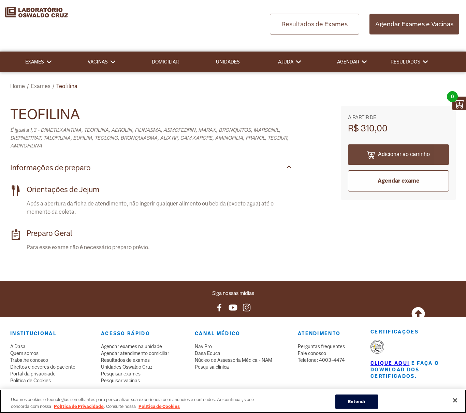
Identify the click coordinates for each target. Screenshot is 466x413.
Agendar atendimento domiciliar (135, 353)
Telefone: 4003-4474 (321, 360)
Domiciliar (165, 62)
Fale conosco (312, 353)
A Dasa (18, 346)
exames (40, 86)
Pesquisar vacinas (120, 380)
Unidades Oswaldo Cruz (126, 367)
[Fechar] (455, 400)
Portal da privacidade (33, 373)
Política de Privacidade (79, 406)
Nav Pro (203, 346)
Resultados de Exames (314, 24)
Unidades (228, 62)
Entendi (356, 401)
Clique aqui (389, 363)
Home (17, 86)
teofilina (66, 86)
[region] (233, 401)
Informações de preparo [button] (50, 167)
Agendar (348, 62)
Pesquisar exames (121, 373)
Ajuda (285, 62)
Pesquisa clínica (212, 367)
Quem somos (24, 353)
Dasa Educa (207, 353)
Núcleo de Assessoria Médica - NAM (233, 360)
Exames (34, 62)
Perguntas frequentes (321, 346)
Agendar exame (399, 180)
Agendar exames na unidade (131, 346)
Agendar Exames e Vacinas (414, 24)
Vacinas (98, 62)
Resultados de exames (125, 360)
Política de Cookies (30, 380)
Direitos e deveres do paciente (42, 367)
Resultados (405, 62)
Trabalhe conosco (29, 360)
